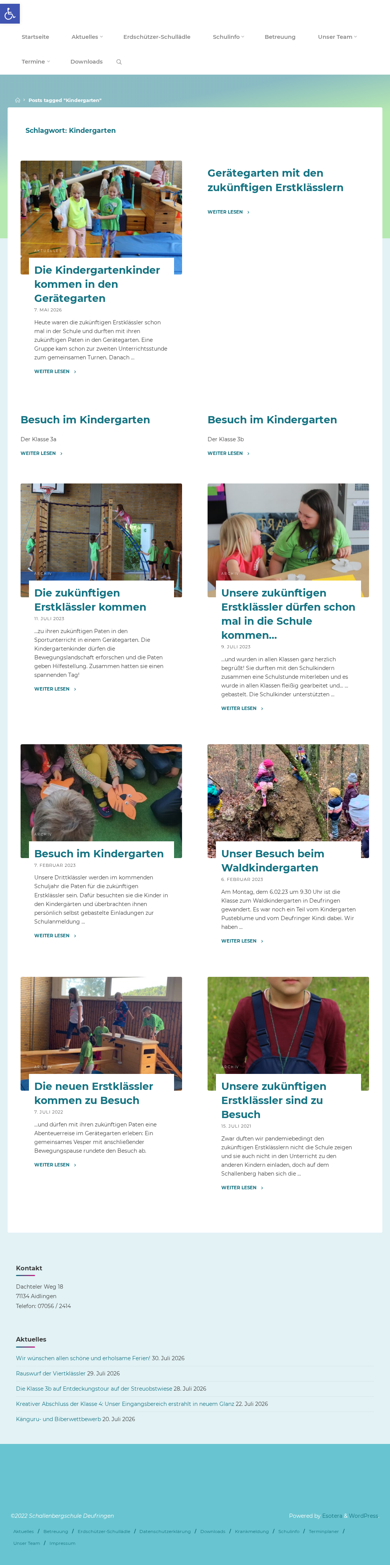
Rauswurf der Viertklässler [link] (51, 1373)
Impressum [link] (62, 1543)
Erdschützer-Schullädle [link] (104, 1531)
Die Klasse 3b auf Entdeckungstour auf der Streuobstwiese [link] (94, 1388)
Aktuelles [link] (48, 251)
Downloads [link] (212, 1531)
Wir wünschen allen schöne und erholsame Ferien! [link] (83, 1358)
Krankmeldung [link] (252, 1531)
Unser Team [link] (26, 1543)
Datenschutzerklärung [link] (165, 1531)
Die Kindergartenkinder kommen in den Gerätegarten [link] (97, 284)
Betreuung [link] (55, 1531)
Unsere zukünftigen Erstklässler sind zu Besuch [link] (273, 1100)
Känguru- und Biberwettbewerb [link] (58, 1419)
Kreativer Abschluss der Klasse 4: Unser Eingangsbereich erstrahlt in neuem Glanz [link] (125, 1404)
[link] (10, 14)
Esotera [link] (331, 1515)
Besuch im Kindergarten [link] (85, 419)
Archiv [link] (43, 574)
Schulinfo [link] (288, 1531)
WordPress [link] (363, 1515)
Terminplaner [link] (324, 1531)
